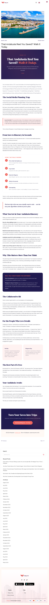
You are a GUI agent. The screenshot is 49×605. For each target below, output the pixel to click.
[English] (39, 2)
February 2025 (6, 532)
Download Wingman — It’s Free (22, 422)
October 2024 (6, 543)
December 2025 (6, 504)
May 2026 (5, 490)
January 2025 (6, 535)
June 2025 (5, 521)
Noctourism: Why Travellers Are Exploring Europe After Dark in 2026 (18, 473)
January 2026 (6, 501)
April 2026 (5, 493)
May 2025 (5, 523)
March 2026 (5, 496)
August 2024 (6, 548)
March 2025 (5, 529)
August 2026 (6, 482)
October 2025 (6, 510)
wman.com (17, 432)
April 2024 (5, 559)
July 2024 (5, 551)
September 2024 (7, 546)
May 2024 (5, 557)
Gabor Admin (41, 40)
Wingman (8, 600)
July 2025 (5, 518)
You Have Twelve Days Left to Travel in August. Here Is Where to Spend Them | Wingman (22, 466)
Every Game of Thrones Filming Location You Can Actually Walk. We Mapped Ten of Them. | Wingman (23, 462)
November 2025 (6, 507)
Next (42, 440)
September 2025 (7, 512)
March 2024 (5, 562)
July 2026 (5, 485)
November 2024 (6, 540)
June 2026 (5, 488)
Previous (5, 440)
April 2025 (5, 526)
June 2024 (5, 554)
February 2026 (6, 499)
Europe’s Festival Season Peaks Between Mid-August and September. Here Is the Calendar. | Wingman (23, 469)
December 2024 (6, 537)
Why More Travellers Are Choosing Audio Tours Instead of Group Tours (18, 476)
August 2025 (6, 515)
